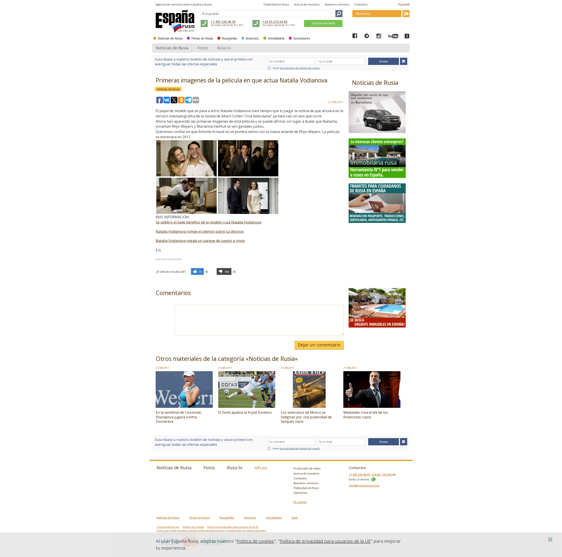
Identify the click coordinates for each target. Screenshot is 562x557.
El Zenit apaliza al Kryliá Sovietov (245, 412)
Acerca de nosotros (307, 4)
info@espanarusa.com (364, 485)
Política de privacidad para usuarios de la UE (232, 526)
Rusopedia (229, 38)
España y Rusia (201, 4)
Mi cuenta (300, 502)
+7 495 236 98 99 (223, 22)
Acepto (296, 68)
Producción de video (307, 468)
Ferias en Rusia (202, 38)
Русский (403, 4)
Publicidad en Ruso (276, 4)
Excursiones (301, 38)
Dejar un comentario (319, 345)
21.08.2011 (162, 368)
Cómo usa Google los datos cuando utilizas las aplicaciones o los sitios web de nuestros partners (211, 530)
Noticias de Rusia (170, 38)
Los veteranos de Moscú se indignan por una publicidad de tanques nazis (306, 417)
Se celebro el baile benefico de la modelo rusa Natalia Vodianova (208, 222)
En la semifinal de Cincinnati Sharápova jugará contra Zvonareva (178, 417)
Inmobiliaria (276, 38)
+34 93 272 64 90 (275, 22)
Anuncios (252, 38)
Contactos (361, 4)
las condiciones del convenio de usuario (300, 68)
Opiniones (300, 493)
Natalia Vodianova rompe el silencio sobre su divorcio (200, 231)
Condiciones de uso (168, 526)
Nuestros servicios (337, 4)
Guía (295, 517)
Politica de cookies (193, 526)
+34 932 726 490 (381, 474)
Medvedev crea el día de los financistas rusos (365, 414)
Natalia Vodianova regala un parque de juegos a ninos (200, 240)
